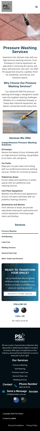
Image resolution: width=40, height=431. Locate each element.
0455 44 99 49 (22, 320)
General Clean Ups (9, 253)
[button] (36, 7)
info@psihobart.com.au (16, 394)
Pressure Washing (9, 231)
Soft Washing (7, 237)
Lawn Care (6, 242)
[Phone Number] (15, 385)
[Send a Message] (3, 391)
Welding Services (9, 248)
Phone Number (28, 384)
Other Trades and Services (12, 259)
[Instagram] (23, 310)
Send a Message (17, 391)
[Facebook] (16, 310)
